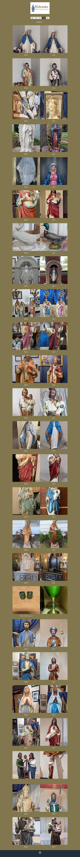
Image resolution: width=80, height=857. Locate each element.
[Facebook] (40, 852)
